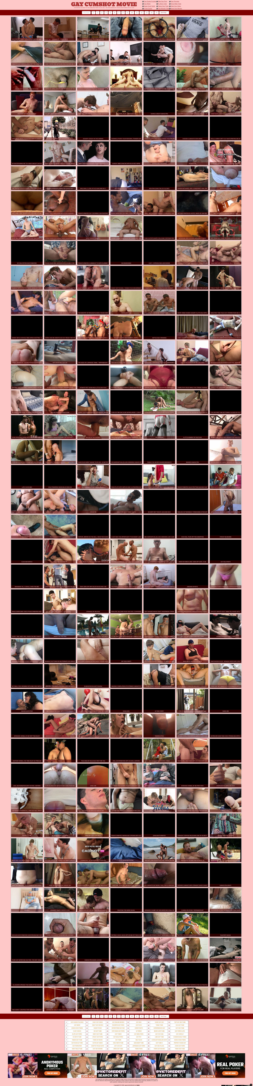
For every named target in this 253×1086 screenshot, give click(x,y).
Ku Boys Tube (162, 4)
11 (136, 12)
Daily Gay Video (176, 6)
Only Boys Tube (115, 1043)
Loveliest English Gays (157, 1040)
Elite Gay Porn (162, 1)
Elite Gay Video (94, 1043)
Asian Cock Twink (149, 6)
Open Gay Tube (115, 1049)
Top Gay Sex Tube (177, 1022)
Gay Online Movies (115, 1022)
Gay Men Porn (135, 1034)
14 (151, 12)
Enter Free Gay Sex (116, 1028)
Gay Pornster (175, 1)
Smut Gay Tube (94, 1034)
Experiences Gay (156, 1028)
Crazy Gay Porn (94, 1037)
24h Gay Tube (176, 1025)
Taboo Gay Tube (163, 6)
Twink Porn (135, 1049)
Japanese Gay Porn (136, 1046)
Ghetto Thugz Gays (95, 1046)
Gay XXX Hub (155, 1034)
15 (156, 12)
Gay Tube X (155, 1043)
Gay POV (134, 1037)
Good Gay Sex (156, 1022)
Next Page (164, 12)
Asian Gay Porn (177, 1046)
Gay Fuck (134, 1025)
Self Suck (134, 1040)
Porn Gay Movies (156, 1049)
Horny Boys (135, 1028)
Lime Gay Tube (156, 1037)
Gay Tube (114, 1040)
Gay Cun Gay (114, 1046)
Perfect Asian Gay (177, 1043)
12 (141, 12)
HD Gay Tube (94, 1031)
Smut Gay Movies (176, 8)
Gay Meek (147, 4)
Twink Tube (155, 1025)
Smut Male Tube (176, 4)
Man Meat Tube (135, 1043)
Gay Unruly (176, 1034)
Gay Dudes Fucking (150, 1)
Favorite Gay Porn (115, 1025)
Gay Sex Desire (94, 1049)
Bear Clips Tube (156, 1031)
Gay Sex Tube (176, 1028)
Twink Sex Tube (177, 1049)
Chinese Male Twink (177, 1037)
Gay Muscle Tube (163, 8)
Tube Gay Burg (94, 1040)
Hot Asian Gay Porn (116, 1031)
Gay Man (134, 1022)
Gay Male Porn (115, 1037)
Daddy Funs (94, 1028)
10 (132, 12)
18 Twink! (134, 1031)
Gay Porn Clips (177, 1031)
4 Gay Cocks (148, 8)
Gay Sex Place (156, 1046)
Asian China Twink (177, 1040)
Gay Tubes (114, 1034)
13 (146, 12)
